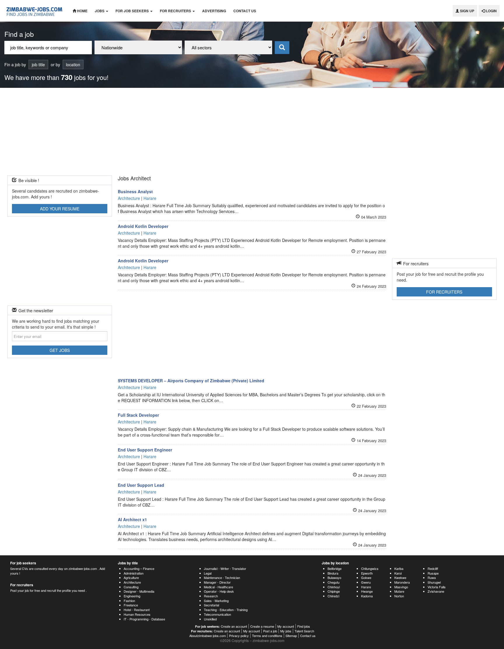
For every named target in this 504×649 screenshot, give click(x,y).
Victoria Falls (437, 587)
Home (82, 10)
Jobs (100, 10)
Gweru (366, 582)
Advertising (214, 10)
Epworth (367, 573)
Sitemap (291, 635)
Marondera (402, 582)
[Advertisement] (252, 131)
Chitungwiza (369, 568)
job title (38, 64)
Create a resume (262, 626)
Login (491, 10)
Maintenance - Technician (222, 577)
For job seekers (133, 10)
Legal (207, 573)
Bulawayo (334, 577)
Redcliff (433, 568)
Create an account (234, 626)
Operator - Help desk (219, 591)
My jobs (285, 631)
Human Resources (137, 614)
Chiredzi (333, 596)
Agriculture (131, 577)
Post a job (270, 631)
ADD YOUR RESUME (59, 209)
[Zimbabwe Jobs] (34, 11)
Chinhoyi (334, 587)
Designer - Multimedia (139, 591)
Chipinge (334, 591)
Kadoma (367, 596)
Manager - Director (217, 582)
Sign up (466, 10)
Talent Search (304, 631)
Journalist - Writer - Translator (225, 568)
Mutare (399, 591)
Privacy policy (239, 635)
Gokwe (366, 577)
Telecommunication (217, 614)
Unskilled (210, 619)
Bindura (333, 573)
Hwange (367, 591)
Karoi (398, 573)
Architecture (132, 582)
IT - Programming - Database (144, 619)
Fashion (129, 600)
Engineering (132, 596)
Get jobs (60, 350)
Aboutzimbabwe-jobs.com (207, 635)
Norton (399, 596)
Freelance (131, 605)
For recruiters (176, 10)
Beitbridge (335, 568)
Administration (134, 573)
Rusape (433, 573)
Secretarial (211, 605)
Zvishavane (436, 591)
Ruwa (432, 577)
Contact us (244, 10)
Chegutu (334, 582)
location (73, 64)
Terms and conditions (267, 635)
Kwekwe (400, 577)
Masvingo (401, 587)
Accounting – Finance (139, 568)
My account (285, 626)
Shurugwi (434, 582)
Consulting (131, 587)
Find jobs (303, 626)
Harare (366, 587)
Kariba (398, 568)
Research (211, 596)
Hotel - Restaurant (137, 609)
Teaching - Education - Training (226, 609)
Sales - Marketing (216, 600)
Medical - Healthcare (218, 587)
